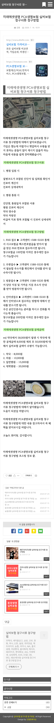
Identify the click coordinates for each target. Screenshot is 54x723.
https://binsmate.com (16, 62)
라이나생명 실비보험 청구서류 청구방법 (19, 499)
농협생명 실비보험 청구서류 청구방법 (19, 511)
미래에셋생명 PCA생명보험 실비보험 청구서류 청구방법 (27, 18)
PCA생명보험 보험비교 (17, 66)
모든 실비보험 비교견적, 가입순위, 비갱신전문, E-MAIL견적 (17, 50)
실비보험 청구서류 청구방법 (17, 4)
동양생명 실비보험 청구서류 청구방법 (19, 508)
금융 (18, 28)
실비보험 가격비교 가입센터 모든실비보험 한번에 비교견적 (18, 44)
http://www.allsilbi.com (17, 40)
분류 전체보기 (27, 702)
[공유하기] (14, 475)
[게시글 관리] (18, 475)
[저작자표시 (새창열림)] (35, 475)
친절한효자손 (31, 719)
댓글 (7, 622)
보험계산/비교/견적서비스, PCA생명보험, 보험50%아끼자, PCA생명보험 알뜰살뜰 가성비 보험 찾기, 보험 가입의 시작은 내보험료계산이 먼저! (17, 72)
